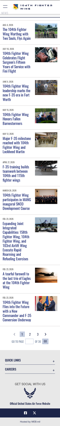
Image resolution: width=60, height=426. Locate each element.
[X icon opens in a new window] (34, 412)
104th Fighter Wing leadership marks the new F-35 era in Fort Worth (16, 92)
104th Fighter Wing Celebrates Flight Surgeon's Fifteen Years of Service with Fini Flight (16, 62)
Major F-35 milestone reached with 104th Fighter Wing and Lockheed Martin (17, 145)
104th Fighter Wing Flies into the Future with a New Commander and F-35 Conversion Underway (17, 311)
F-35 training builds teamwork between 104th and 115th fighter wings (16, 173)
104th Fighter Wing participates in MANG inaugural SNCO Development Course (17, 201)
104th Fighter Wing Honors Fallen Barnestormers (16, 119)
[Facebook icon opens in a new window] (25, 412)
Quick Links (13, 360)
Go (45, 341)
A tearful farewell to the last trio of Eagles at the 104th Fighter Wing (17, 280)
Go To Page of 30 (26, 342)
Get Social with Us (30, 384)
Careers (10, 369)
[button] (5, 7)
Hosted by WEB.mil (30, 421)
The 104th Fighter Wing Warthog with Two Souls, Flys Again (17, 34)
